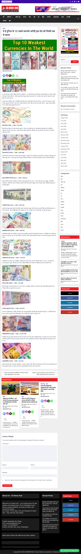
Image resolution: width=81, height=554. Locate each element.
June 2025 (63, 157)
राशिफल (62, 213)
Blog (62, 176)
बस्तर (62, 199)
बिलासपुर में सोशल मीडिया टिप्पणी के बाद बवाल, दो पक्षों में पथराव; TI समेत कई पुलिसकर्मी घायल (68, 72)
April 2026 (63, 129)
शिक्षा (30, 17)
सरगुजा (62, 230)
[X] (10, 74)
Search (63, 59)
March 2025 (64, 166)
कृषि (10, 20)
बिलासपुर (62, 201)
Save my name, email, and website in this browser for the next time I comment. (28, 480)
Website (4, 472)
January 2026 (64, 137)
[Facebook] (4, 74)
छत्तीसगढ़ (9, 17)
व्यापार (62, 17)
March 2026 (64, 132)
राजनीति (68, 17)
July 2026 (63, 120)
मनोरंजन (49, 17)
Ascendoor (48, 552)
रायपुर (62, 210)
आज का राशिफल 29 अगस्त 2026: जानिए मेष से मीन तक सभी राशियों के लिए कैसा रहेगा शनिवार (69, 89)
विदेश (43, 17)
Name (4, 465)
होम (3, 17)
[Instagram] (7, 74)
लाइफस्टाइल (56, 17)
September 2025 (65, 149)
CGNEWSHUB (29, 552)
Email (33, 465)
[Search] (78, 19)
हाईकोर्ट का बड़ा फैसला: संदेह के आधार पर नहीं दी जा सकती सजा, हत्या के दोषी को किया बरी (69, 245)
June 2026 (63, 123)
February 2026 (65, 134)
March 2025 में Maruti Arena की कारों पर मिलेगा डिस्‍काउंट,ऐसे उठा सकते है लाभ (29, 400)
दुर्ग (61, 193)
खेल (34, 17)
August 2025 (64, 151)
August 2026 (64, 117)
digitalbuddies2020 (8, 38)
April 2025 (63, 163)
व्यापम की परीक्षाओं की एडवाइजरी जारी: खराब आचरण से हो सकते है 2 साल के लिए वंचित (48, 388)
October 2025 (64, 146)
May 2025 (63, 160)
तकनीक (4, 20)
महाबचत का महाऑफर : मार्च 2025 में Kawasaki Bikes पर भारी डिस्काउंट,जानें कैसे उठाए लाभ (10, 401)
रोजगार (24, 17)
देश (38, 17)
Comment (5, 443)
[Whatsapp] (13, 74)
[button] (69, 550)
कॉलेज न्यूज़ (17, 17)
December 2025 (65, 140)
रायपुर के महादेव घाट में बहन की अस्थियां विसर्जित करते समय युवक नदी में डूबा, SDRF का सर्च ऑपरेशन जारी (70, 78)
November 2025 (65, 143)
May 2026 (63, 126)
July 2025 (63, 154)
